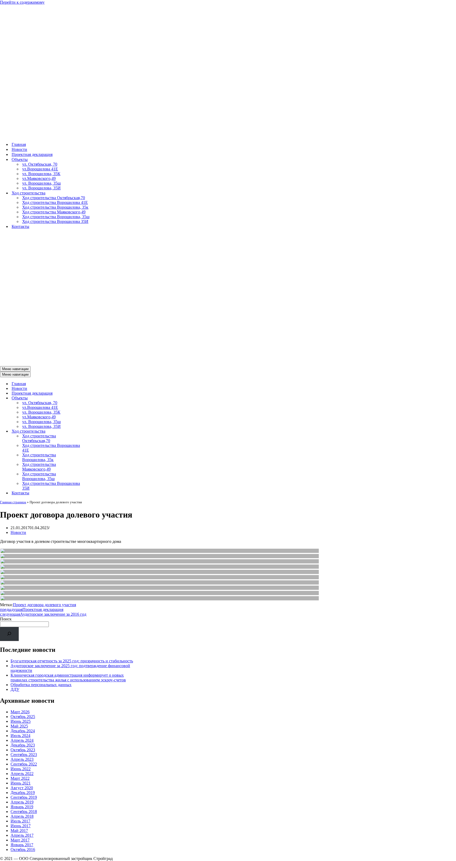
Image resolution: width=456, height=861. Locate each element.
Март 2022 (20, 778)
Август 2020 (22, 788)
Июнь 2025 (21, 721)
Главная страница (13, 502)
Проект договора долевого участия (44, 604)
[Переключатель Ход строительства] (92, 431)
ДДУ (15, 689)
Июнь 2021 (21, 783)
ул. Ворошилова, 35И (41, 188)
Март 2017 (20, 840)
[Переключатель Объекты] (92, 398)
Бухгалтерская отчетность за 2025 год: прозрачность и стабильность (72, 661)
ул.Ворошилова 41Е (40, 169)
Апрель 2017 (22, 835)
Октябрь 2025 (23, 716)
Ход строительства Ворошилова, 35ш (55, 216)
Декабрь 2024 (23, 731)
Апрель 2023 (22, 759)
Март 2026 (20, 712)
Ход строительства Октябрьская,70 (53, 197)
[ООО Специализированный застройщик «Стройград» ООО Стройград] (189, 135)
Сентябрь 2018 (24, 811)
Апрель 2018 (22, 816)
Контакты (20, 226)
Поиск (6, 619)
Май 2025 (19, 726)
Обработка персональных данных (41, 684)
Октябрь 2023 (23, 750)
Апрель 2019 (22, 802)
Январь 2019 (22, 807)
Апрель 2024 (22, 740)
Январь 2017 (22, 845)
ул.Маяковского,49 (39, 178)
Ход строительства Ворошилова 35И (55, 221)
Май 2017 (19, 830)
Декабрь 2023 (23, 745)
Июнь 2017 (21, 826)
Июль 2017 (20, 821)
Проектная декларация (32, 154)
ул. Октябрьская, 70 (39, 164)
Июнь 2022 (21, 769)
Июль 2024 (20, 735)
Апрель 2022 (22, 773)
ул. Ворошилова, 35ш (41, 183)
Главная (19, 144)
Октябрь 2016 (23, 849)
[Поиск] (9, 634)
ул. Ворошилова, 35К (41, 173)
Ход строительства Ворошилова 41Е (55, 202)
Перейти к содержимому (22, 2)
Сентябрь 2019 (24, 797)
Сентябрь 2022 (24, 764)
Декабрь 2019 (23, 792)
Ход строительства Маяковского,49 (54, 212)
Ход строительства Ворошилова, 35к (55, 207)
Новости (19, 149)
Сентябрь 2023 (24, 754)
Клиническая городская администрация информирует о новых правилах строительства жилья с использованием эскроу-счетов (68, 677)
